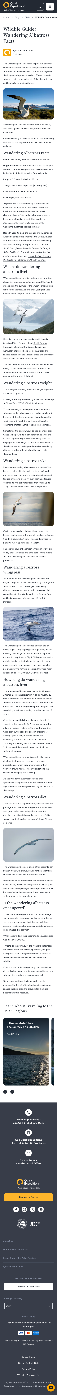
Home (6, 17)
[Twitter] (32, 1209)
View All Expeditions (28, 1286)
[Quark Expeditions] (14, 6)
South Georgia (40, 173)
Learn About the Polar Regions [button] (20, 1258)
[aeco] (35, 1225)
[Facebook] (16, 1209)
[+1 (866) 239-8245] (40, 6)
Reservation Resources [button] (15, 1249)
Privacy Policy (28, 1369)
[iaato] (22, 1228)
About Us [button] (8, 1241)
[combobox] (28, 1306)
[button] (51, 1388)
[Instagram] (24, 1209)
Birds (27, 17)
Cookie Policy (28, 1357)
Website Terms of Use (28, 1375)
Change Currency (13, 1298)
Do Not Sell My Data (28, 1363)
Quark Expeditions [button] (13, 1266)
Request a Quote (28, 1197)
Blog (17, 17)
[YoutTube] (41, 1209)
